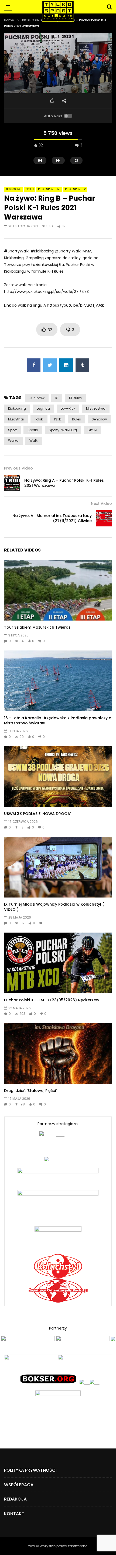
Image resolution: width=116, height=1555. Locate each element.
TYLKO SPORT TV (75, 189)
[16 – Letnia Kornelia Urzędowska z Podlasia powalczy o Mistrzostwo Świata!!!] (58, 680)
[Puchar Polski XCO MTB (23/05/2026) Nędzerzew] (58, 963)
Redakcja (15, 1499)
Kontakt (14, 1514)
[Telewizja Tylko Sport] (58, 11)
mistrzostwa (95, 408)
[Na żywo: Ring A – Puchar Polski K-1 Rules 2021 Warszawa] (12, 483)
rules (76, 419)
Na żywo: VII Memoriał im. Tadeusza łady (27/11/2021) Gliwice (52, 518)
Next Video (101, 503)
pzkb (57, 419)
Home (9, 20)
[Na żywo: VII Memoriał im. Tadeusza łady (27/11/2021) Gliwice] (104, 518)
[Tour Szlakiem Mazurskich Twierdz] (58, 590)
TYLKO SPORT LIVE (49, 189)
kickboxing (17, 408)
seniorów (99, 419)
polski (39, 419)
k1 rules (75, 398)
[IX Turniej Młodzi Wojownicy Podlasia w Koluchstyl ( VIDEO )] (58, 867)
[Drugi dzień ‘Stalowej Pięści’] (58, 1053)
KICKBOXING (32, 20)
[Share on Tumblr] (82, 365)
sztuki (92, 430)
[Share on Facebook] (33, 365)
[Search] (109, 6)
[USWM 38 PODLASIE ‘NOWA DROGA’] (58, 776)
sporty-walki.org (63, 430)
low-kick (68, 408)
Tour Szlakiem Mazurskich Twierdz (37, 627)
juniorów (37, 398)
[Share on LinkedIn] (66, 365)
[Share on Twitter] (50, 365)
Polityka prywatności (30, 1470)
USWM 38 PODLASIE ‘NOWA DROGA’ (37, 813)
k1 (56, 398)
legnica (43, 408)
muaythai (16, 419)
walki (33, 440)
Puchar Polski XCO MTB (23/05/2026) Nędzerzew (51, 1000)
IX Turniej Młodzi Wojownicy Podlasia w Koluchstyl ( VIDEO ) (54, 907)
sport (12, 430)
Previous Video (18, 468)
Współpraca (18, 1485)
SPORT (29, 189)
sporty (33, 430)
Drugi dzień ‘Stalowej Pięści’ (30, 1090)
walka (13, 440)
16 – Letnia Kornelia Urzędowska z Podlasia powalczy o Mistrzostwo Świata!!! (57, 720)
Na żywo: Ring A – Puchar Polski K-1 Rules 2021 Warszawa (64, 483)
